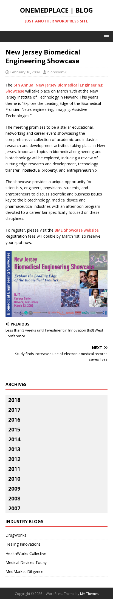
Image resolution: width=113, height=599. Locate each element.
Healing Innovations (23, 544)
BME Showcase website (76, 230)
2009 (14, 488)
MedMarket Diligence (24, 571)
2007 (14, 508)
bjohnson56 (57, 72)
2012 (14, 459)
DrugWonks (15, 535)
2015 (14, 429)
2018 (14, 400)
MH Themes (89, 593)
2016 (14, 419)
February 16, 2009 (24, 72)
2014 (14, 439)
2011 (14, 469)
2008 (14, 498)
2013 (14, 449)
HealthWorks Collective (25, 553)
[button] (105, 36)
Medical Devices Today (26, 562)
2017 (14, 409)
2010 (14, 478)
